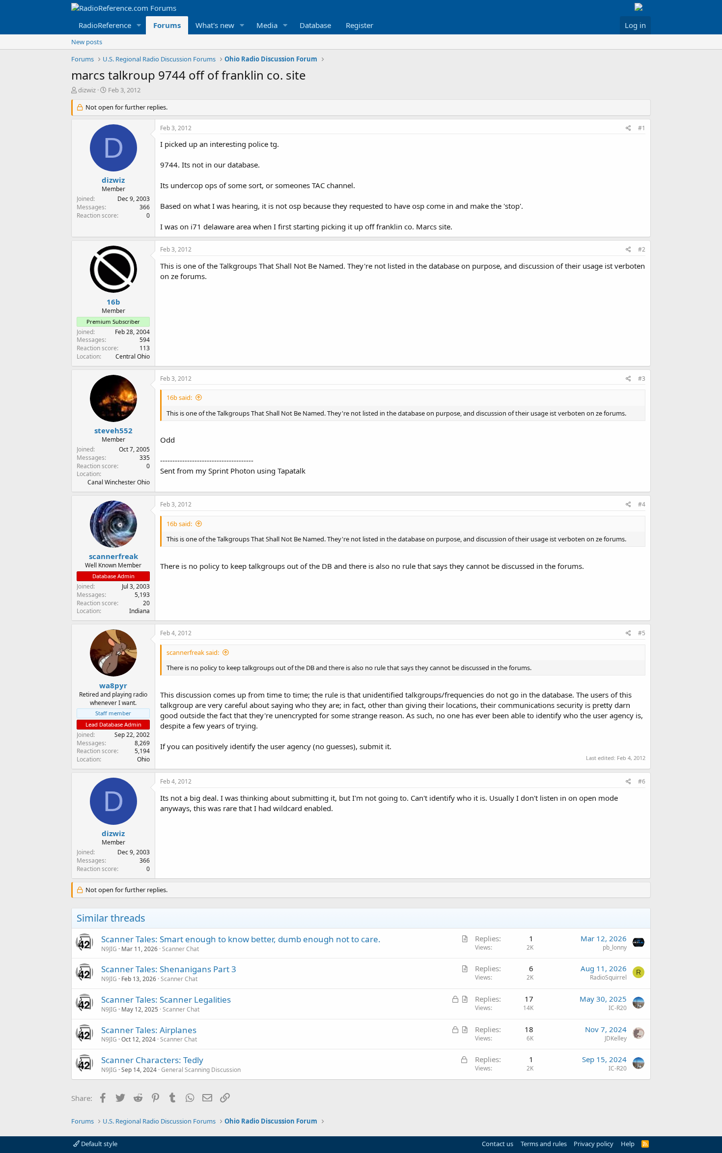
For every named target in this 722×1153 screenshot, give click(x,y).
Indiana (139, 611)
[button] (139, 25)
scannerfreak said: (193, 652)
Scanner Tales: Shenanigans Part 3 (168, 969)
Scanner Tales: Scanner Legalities (166, 999)
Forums (167, 25)
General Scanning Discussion (201, 1070)
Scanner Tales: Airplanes (148, 1030)
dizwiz (87, 89)
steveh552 (113, 430)
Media (267, 25)
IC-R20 (618, 1008)
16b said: (179, 397)
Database (315, 25)
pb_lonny (615, 947)
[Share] (628, 128)
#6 (641, 781)
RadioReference (105, 25)
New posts (86, 41)
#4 (641, 504)
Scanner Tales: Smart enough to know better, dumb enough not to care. (241, 939)
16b (113, 302)
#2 (641, 249)
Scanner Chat (180, 949)
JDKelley (616, 1038)
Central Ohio (132, 356)
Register (359, 25)
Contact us (497, 1143)
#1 (641, 128)
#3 (641, 378)
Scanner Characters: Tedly (152, 1060)
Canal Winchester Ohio (118, 482)
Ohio (143, 759)
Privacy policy (593, 1143)
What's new (214, 25)
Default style (98, 1143)
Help (628, 1143)
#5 (641, 633)
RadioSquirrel (608, 977)
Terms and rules (544, 1143)
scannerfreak (113, 556)
